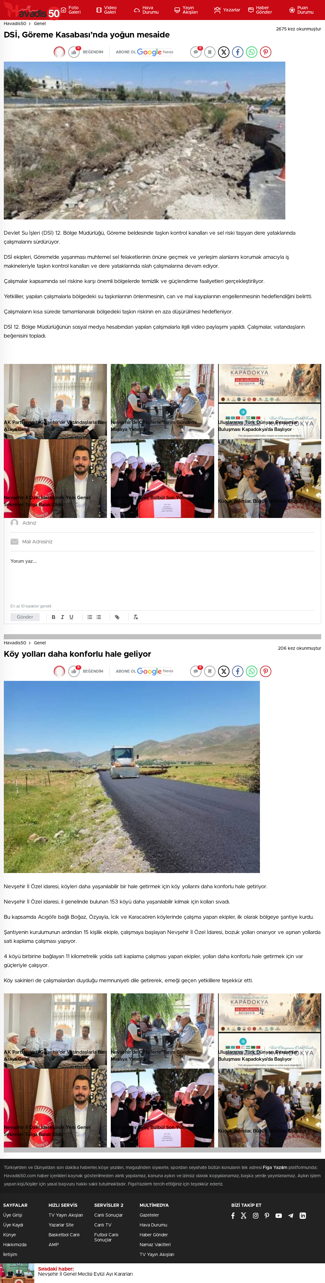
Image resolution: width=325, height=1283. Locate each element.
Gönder (25, 617)
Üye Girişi (12, 1215)
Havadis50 (15, 24)
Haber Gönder (264, 10)
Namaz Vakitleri (155, 1245)
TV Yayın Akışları (66, 1215)
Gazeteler (149, 1215)
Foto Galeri (75, 10)
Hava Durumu (151, 10)
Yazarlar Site (61, 1225)
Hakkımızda (14, 1245)
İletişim (10, 1255)
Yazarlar (231, 10)
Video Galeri (110, 10)
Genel (40, 24)
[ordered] (89, 617)
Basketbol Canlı (64, 1235)
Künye (9, 1235)
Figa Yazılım (275, 1167)
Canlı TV (102, 1225)
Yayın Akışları (190, 10)
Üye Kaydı (13, 1225)
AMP (54, 1245)
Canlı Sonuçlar (108, 1215)
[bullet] (98, 617)
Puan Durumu (305, 10)
